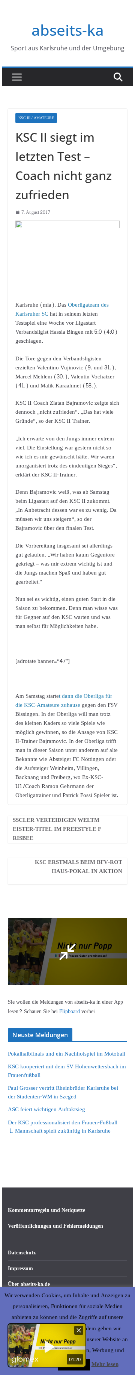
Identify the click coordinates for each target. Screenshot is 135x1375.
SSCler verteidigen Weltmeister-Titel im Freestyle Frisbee (57, 829)
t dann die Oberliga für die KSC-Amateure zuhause (63, 700)
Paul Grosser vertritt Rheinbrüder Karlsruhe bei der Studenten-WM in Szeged (63, 1092)
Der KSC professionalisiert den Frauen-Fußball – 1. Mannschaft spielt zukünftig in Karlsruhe (65, 1127)
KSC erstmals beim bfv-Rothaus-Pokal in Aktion (78, 867)
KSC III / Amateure (36, 118)
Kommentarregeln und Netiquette (46, 1210)
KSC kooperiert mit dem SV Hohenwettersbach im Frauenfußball (67, 1071)
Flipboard (70, 1011)
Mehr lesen (105, 1364)
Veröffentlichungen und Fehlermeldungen (55, 1226)
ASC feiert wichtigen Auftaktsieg (46, 1109)
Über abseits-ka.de (29, 1284)
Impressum (20, 1268)
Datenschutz (22, 1252)
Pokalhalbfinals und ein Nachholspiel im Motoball (66, 1054)
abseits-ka (68, 30)
